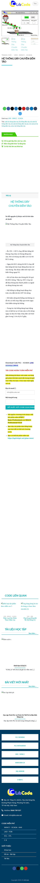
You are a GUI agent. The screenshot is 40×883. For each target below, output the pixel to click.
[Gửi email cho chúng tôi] (18, 868)
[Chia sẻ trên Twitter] (16, 108)
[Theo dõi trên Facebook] (14, 868)
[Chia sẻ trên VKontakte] (27, 108)
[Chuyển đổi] (4, 195)
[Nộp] (36, 4)
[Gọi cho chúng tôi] (22, 868)
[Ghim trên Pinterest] (23, 108)
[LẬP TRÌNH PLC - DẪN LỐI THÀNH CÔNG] (20, 3)
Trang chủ (7, 55)
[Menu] (3, 3)
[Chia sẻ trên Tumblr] (35, 108)
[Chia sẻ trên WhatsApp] (4, 108)
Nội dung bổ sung (11, 397)
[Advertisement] (20, 87)
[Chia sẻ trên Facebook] (8, 108)
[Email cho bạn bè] (20, 108)
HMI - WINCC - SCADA (23, 55)
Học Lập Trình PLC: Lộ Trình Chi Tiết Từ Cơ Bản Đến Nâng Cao (20, 716)
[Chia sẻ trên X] (12, 108)
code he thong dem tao (11, 121)
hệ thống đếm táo (24, 121)
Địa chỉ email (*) (11, 388)
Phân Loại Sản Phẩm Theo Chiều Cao (10, 619)
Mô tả (8, 196)
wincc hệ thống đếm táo (18, 126)
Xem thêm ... (32, 633)
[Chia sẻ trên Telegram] (20, 113)
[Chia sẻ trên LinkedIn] (31, 108)
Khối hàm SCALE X (20, 666)
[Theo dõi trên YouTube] (26, 868)
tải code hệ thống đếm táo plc (20, 124)
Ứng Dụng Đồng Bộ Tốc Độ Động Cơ (30, 619)
